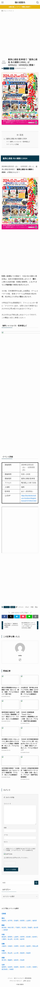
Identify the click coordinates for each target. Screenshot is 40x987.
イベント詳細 (14, 144)
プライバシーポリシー (16, 980)
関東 (3, 925)
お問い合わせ (26, 980)
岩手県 (10, 920)
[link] (20, 659)
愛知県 (4, 937)
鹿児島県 (4, 969)
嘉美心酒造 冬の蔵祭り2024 (16, 139)
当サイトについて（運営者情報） (23, 978)
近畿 (3, 944)
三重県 (4, 939)
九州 (3, 965)
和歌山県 (35, 946)
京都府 (10, 946)
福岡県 (4, 967)
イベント (6, 68)
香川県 (4, 960)
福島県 (34, 920)
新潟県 (28, 937)
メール (6, 835)
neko (20, 655)
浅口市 (12, 68)
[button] (4, 616)
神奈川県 (11, 927)
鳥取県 (22, 953)
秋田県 (22, 920)
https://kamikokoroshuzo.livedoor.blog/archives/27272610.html (28, 498)
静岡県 (10, 937)
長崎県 (16, 967)
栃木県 (36, 927)
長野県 (22, 937)
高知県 (22, 960)
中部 (3, 934)
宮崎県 (34, 967)
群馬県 (5, 930)
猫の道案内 (20, 2)
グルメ (27, 607)
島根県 (28, 953)
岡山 (36, 607)
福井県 (22, 939)
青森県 (4, 920)
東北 (3, 918)
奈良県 (22, 946)
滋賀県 (28, 946)
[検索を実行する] (36, 883)
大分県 (28, 967)
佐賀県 (10, 967)
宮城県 (16, 920)
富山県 (10, 939)
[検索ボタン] (37, 2)
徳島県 (16, 960)
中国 (32, 607)
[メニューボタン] (2, 2)
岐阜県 (34, 937)
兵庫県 (16, 946)
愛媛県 (10, 960)
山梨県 (16, 937)
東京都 (4, 927)
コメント (7, 803)
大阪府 (4, 946)
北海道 (4, 913)
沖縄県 (11, 969)
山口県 (16, 953)
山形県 (28, 920)
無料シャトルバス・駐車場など (20, 141)
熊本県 (22, 967)
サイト (6, 842)
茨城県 (30, 927)
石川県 (16, 939)
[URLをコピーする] (35, 616)
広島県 (4, 953)
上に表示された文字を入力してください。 (16, 857)
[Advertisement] (20, 36)
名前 (5, 827)
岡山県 (10, 953)
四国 (3, 957)
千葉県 (17, 927)
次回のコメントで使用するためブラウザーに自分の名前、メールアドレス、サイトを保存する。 (20, 849)
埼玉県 (24, 927)
